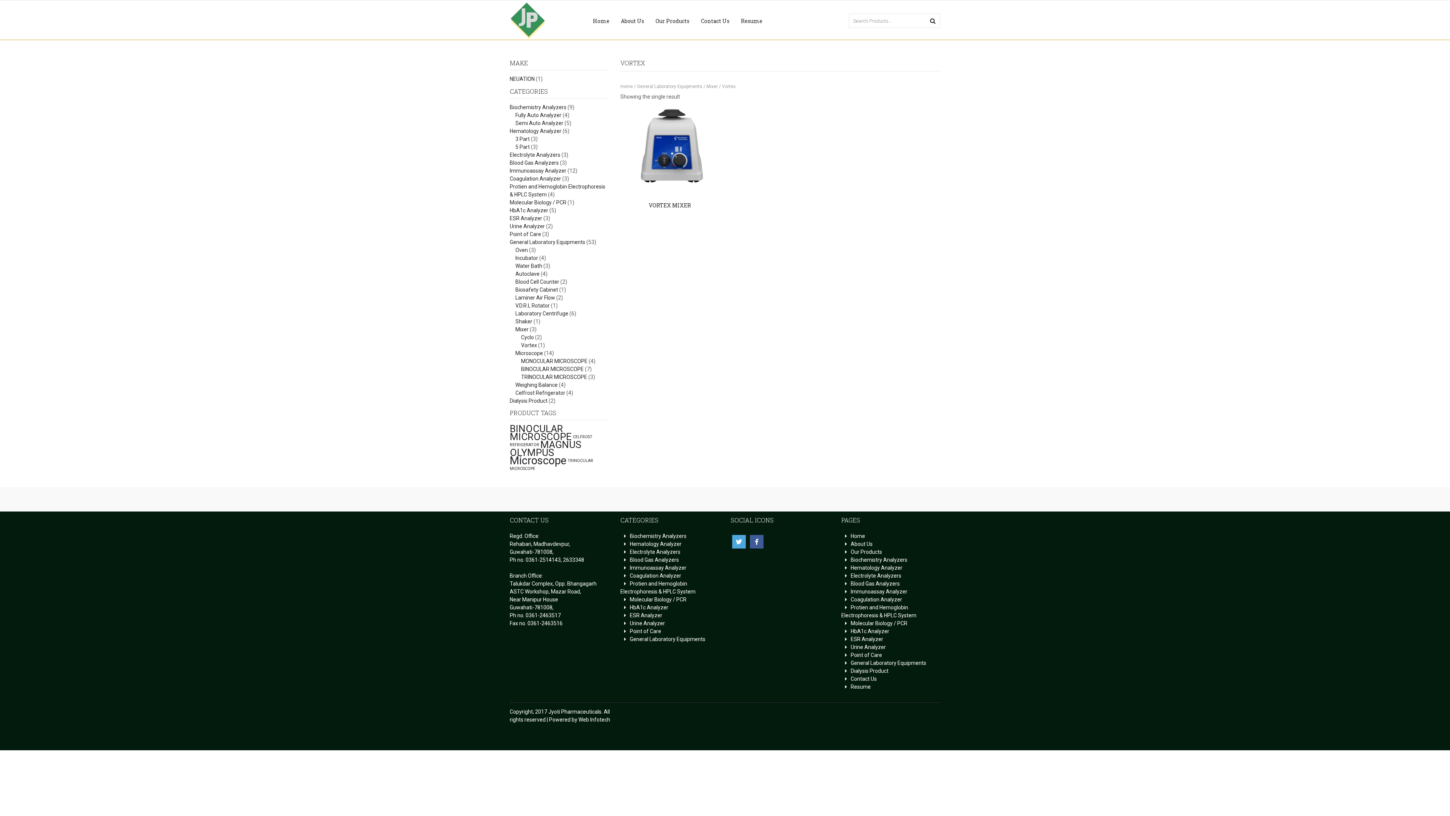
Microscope (529, 353)
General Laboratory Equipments (547, 242)
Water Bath (528, 266)
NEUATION (522, 79)
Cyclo (527, 337)
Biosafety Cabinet (536, 290)
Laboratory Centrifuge (541, 314)
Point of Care (525, 234)
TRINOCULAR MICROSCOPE (554, 377)
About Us (632, 21)
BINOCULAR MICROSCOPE (552, 369)
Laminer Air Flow (535, 298)
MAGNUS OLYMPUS (545, 448)
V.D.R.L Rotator (532, 306)
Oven (521, 250)
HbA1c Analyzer (529, 210)
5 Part (522, 147)
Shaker (523, 321)
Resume (751, 21)
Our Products (673, 21)
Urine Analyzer (527, 226)
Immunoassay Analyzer (538, 171)
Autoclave (527, 274)
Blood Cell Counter (537, 282)
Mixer (522, 329)
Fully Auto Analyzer (538, 115)
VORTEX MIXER (670, 205)
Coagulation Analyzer (535, 179)
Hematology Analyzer (535, 131)
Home (601, 21)
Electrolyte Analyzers (535, 155)
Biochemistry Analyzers (538, 107)
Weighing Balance (536, 385)
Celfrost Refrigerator (540, 393)
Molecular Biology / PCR (538, 202)
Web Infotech (594, 720)
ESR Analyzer (526, 218)
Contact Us (715, 21)
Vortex (529, 345)
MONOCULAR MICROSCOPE (554, 361)
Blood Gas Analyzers (534, 163)
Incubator (526, 258)
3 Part (522, 139)
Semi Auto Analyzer (539, 123)
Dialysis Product (529, 401)
